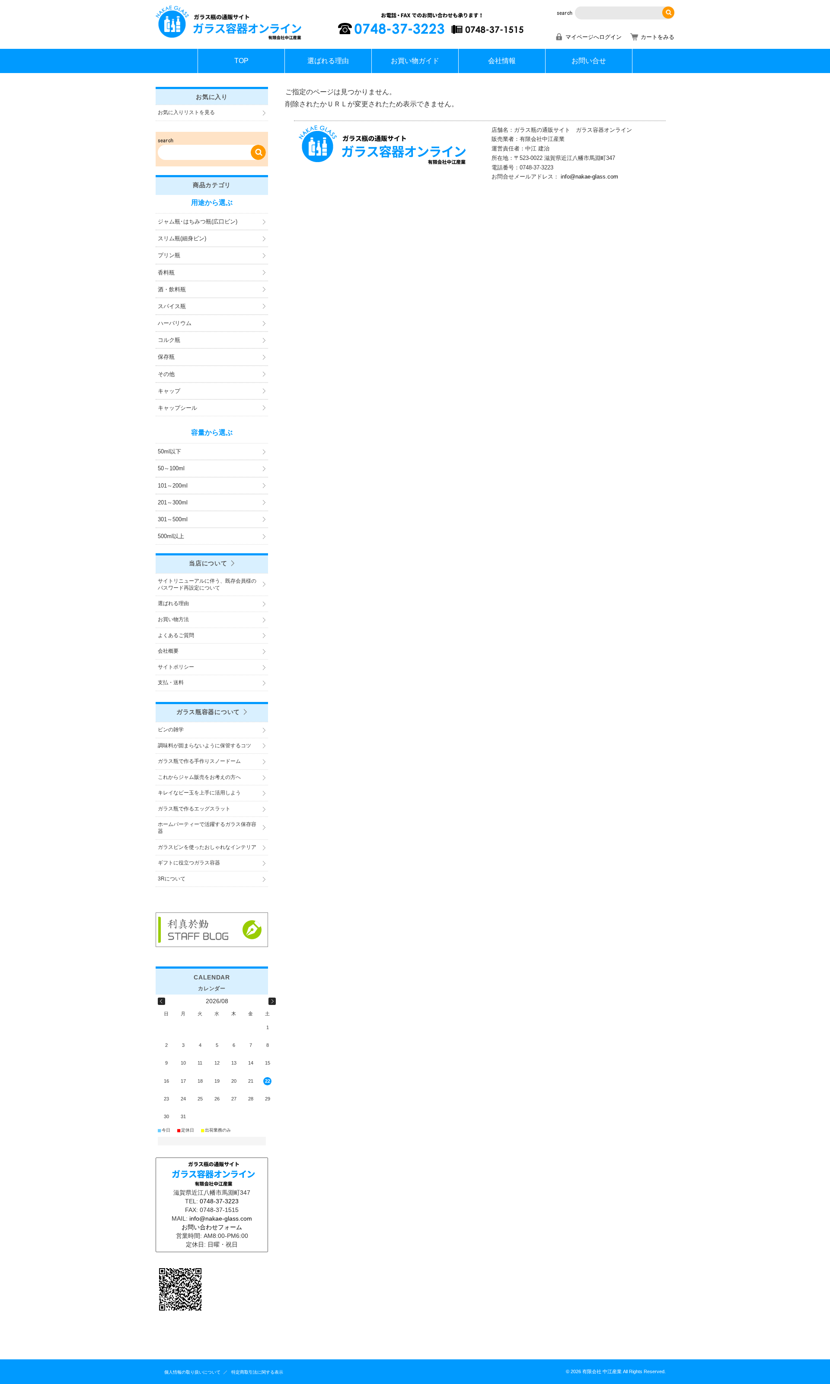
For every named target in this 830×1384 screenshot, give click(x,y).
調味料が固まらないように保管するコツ (204, 746)
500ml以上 (171, 536)
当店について (208, 563)
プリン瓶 (169, 255)
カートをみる (657, 37)
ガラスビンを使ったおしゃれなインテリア (207, 847)
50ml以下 (169, 451)
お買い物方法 (173, 619)
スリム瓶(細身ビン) (182, 238)
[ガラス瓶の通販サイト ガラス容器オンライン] (229, 38)
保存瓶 (166, 357)
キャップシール (177, 408)
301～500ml (173, 519)
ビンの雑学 (171, 730)
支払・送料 (171, 682)
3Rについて (171, 879)
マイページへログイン (593, 37)
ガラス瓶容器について (208, 711)
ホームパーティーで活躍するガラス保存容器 (207, 827)
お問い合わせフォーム (212, 1227)
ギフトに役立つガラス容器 (189, 863)
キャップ (169, 391)
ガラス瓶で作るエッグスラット (194, 809)
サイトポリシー (176, 667)
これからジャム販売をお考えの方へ (199, 777)
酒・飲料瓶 (172, 289)
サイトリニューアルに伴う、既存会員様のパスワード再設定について (207, 584)
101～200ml (173, 485)
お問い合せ (588, 60)
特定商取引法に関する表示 (257, 1372)
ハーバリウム (175, 323)
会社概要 (168, 651)
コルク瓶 (169, 340)
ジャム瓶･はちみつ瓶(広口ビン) (197, 221)
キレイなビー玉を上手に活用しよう (199, 793)
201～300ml (173, 502)
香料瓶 (166, 272)
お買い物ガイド (415, 60)
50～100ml (171, 468)
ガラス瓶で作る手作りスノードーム (199, 761)
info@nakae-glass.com (589, 176)
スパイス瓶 (172, 306)
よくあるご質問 (176, 635)
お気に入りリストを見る (186, 112)
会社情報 (502, 60)
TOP (241, 60)
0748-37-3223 (219, 1201)
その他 (166, 374)
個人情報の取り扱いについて (192, 1372)
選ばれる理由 (328, 60)
